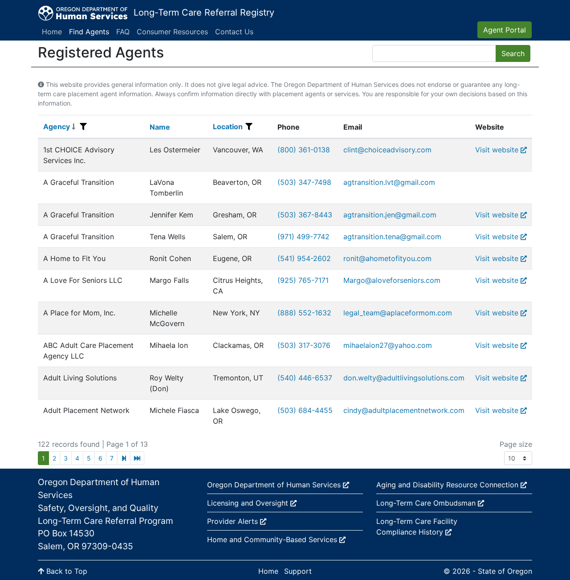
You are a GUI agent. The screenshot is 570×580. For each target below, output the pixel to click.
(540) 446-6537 (304, 377)
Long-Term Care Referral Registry (204, 12)
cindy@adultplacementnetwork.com (403, 410)
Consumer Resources (172, 31)
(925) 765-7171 (303, 280)
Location (228, 126)
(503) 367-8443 (304, 214)
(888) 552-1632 (304, 312)
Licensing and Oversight (248, 502)
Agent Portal (504, 29)
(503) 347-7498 (304, 182)
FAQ (123, 31)
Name (160, 127)
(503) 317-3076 (303, 345)
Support (298, 571)
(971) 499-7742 (303, 236)
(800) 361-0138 (303, 149)
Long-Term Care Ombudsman (427, 502)
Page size (516, 444)
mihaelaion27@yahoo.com (387, 345)
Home (52, 31)
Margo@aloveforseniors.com (391, 280)
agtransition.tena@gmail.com (392, 236)
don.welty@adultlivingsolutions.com (403, 377)
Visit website (496, 149)
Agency (56, 126)
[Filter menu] (83, 126)
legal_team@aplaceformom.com (397, 312)
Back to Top (65, 571)
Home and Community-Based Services (273, 539)
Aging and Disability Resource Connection (448, 484)
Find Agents (89, 31)
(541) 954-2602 (304, 258)
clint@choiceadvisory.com (387, 149)
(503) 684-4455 (305, 410)
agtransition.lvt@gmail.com (389, 182)
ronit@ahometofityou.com (387, 258)
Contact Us (234, 31)
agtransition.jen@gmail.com (389, 214)
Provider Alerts (233, 521)
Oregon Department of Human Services (275, 484)
